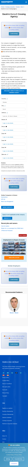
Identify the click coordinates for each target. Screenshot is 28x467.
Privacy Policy (18, 454)
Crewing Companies (7, 420)
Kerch (22, 7)
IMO (3, 442)
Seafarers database (6, 417)
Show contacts (7, 207)
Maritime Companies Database (9, 423)
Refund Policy (5, 393)
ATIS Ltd (3, 199)
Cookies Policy (10, 454)
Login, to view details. (8, 123)
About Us (4, 436)
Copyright (4, 396)
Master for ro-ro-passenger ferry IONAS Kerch (12, 228)
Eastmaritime (4, 197)
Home (2, 7)
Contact (4, 439)
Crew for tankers (5, 226)
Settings (8, 459)
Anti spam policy (6, 386)
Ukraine (18, 7)
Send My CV (7, 218)
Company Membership (7, 414)
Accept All (14, 463)
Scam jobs (4, 389)
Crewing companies (10, 7)
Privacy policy (5, 377)
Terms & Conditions (7, 383)
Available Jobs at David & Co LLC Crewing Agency (14, 91)
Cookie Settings (14, 33)
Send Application (14, 257)
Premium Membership (7, 411)
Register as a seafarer (7, 408)
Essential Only (18, 459)
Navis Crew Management (7, 201)
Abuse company (22, 235)
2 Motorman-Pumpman (7, 230)
